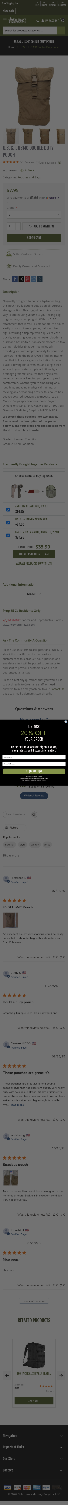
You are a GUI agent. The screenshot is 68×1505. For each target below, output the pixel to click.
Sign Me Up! (34, 771)
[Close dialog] (66, 721)
